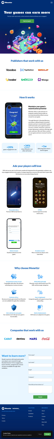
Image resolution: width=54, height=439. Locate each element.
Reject (40, 434)
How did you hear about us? (35, 384)
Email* (30, 369)
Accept (47, 434)
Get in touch (27, 21)
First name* (31, 355)
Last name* (31, 362)
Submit (40, 397)
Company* (31, 377)
